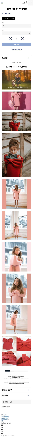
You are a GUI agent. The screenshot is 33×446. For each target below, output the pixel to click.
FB (2, 421)
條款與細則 (5, 417)
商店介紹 (4, 415)
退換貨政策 (5, 419)
